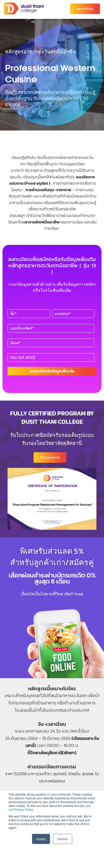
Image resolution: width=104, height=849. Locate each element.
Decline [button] (62, 839)
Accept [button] (41, 839)
